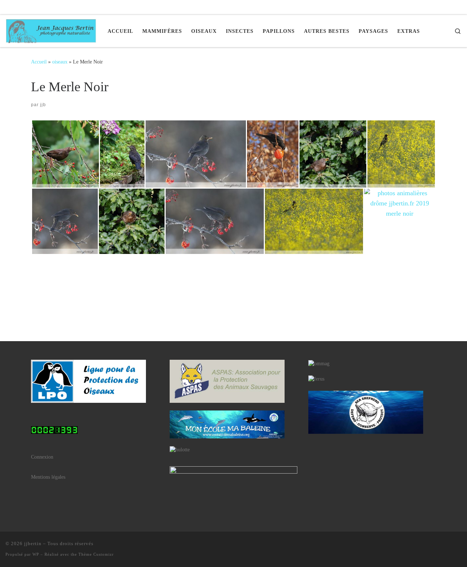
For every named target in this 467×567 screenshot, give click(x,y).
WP (35, 554)
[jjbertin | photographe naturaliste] (51, 29)
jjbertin (33, 543)
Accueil (39, 62)
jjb (43, 104)
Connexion (42, 457)
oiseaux (59, 62)
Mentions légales (48, 477)
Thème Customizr (96, 554)
